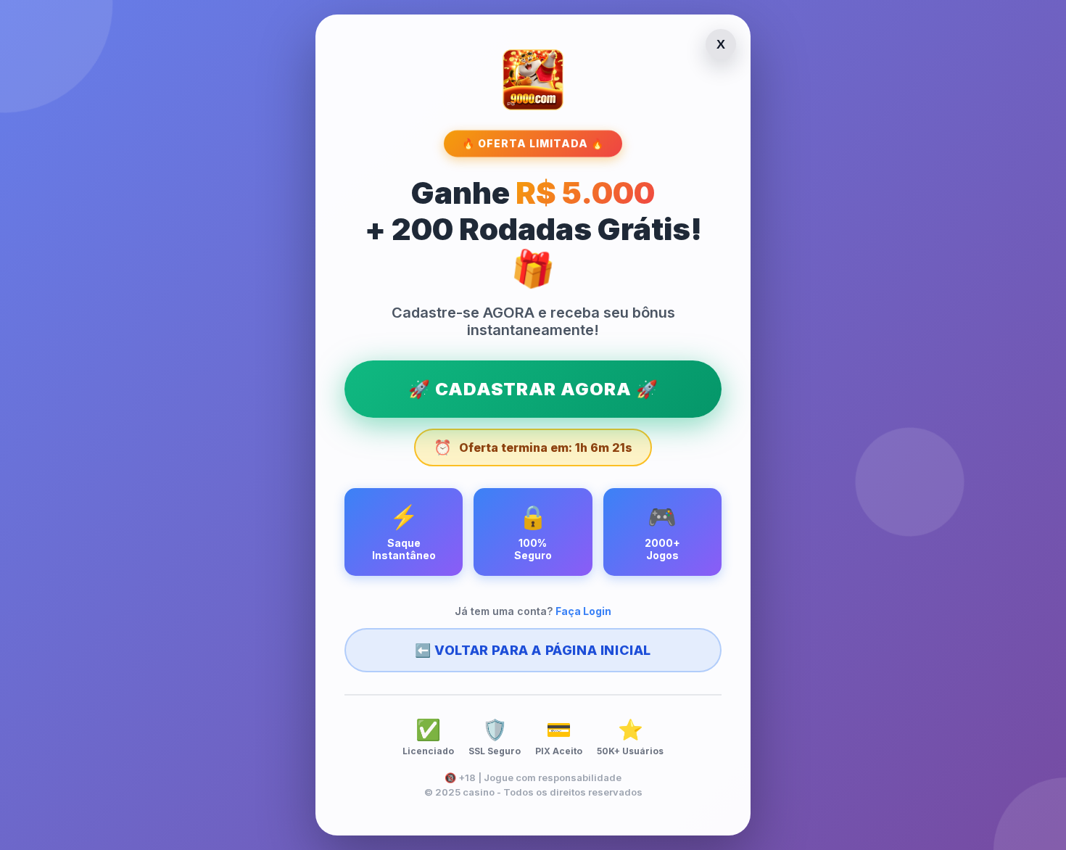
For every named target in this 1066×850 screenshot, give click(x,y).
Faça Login (583, 611)
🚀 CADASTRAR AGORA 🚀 (533, 389)
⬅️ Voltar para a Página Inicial (533, 650)
